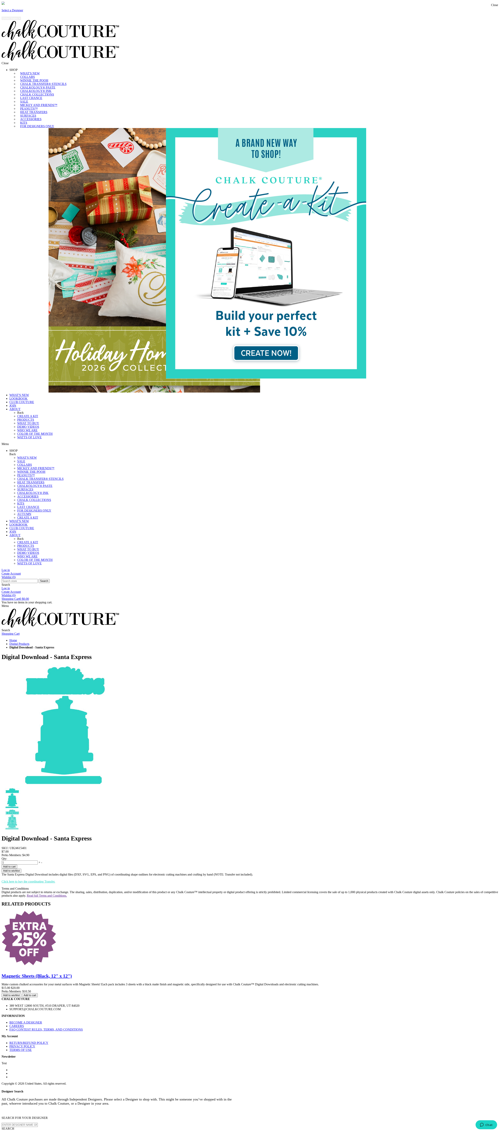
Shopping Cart (15, 598)
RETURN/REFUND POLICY (28, 1042)
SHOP (13, 69)
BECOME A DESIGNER (25, 1022)
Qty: (4, 858)
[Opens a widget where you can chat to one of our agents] (486, 1125)
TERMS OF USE (20, 1050)
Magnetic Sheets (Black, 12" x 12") (37, 976)
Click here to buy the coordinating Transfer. (28, 881)
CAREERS (16, 1026)
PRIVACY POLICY (22, 1046)
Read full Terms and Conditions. (47, 895)
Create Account (11, 573)
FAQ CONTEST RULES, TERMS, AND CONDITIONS (46, 1029)
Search (44, 581)
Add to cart (9, 866)
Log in (6, 570)
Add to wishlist (11, 870)
